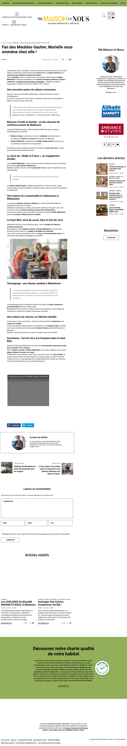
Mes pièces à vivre (62, 3)
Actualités (9, 43)
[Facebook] (109, 13)
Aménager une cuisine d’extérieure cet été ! (51, 603)
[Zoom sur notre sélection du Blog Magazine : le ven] (74, 705)
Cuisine (47, 599)
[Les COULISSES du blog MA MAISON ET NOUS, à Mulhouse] (18, 580)
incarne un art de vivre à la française (31, 82)
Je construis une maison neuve (23, 3)
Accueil (3, 43)
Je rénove (5, 3)
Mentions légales (7, 743)
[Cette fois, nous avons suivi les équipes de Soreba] (31, 705)
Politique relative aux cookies (49, 743)
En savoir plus (6, 623)
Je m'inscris (111, 237)
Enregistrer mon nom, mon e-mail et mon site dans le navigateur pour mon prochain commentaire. (36, 534)
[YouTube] (113, 17)
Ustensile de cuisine (64, 599)
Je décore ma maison (45, 3)
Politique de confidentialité (26, 743)
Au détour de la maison (109, 3)
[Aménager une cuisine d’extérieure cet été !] (55, 580)
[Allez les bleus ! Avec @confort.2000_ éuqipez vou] (117, 705)
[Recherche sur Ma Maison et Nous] (103, 15)
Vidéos (122, 3)
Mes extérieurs (77, 3)
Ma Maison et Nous (40, 740)
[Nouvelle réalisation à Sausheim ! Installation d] (53, 705)
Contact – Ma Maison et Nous (14, 25)
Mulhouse (45, 730)
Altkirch (55, 730)
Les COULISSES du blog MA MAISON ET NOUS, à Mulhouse (18, 603)
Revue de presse (54, 740)
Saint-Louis (62, 730)
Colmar (86, 728)
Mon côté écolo (92, 3)
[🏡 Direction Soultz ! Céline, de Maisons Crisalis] (95, 705)
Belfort (82, 730)
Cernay (51, 730)
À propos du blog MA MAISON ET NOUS (17, 17)
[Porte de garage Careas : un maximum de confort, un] (10, 705)
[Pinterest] (109, 17)
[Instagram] (113, 13)
